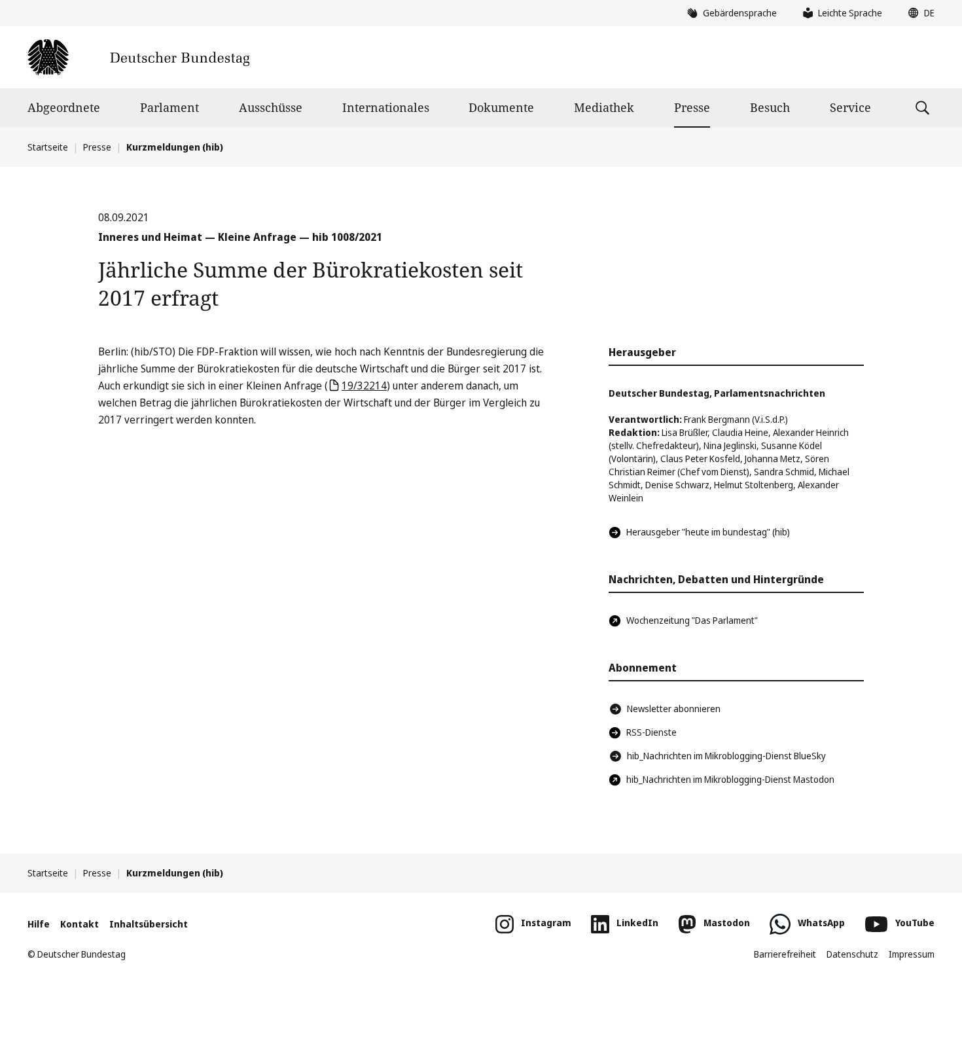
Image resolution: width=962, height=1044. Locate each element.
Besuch (770, 107)
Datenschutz (852, 954)
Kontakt (79, 924)
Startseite (47, 147)
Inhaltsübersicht (148, 924)
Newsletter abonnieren (674, 708)
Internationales (385, 107)
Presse (692, 107)
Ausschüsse (270, 107)
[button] (918, 13)
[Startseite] (138, 57)
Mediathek (604, 107)
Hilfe (38, 924)
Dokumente (501, 107)
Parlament (169, 107)
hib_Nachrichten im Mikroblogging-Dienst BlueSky (726, 755)
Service (850, 107)
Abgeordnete (63, 107)
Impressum (912, 954)
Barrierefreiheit (785, 954)
